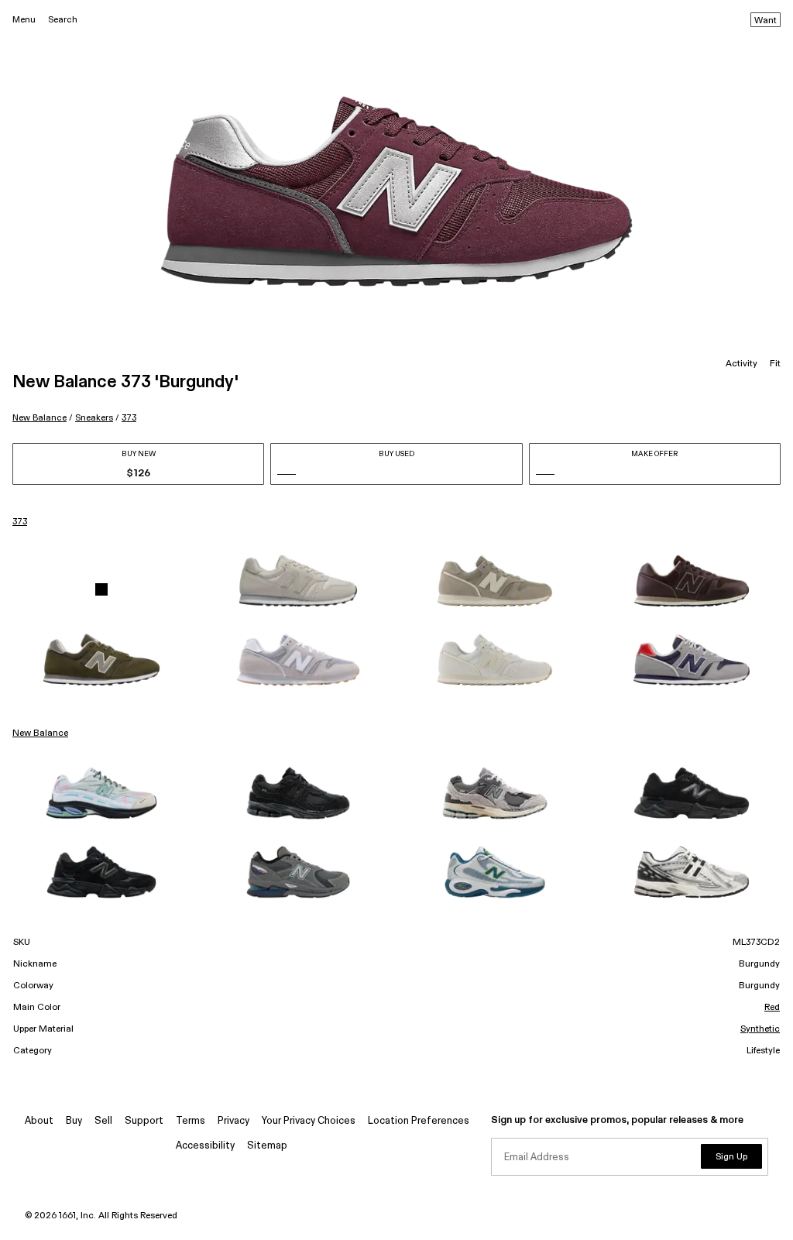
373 (129, 418)
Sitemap (267, 1146)
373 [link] (19, 522)
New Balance (39, 418)
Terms (190, 1121)
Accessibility (205, 1146)
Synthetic (760, 1029)
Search (62, 19)
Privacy (233, 1121)
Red (772, 1007)
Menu (24, 19)
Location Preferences (418, 1121)
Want (765, 21)
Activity (741, 364)
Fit (775, 364)
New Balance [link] (40, 733)
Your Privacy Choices (308, 1121)
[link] (101, 589)
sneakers (94, 418)
